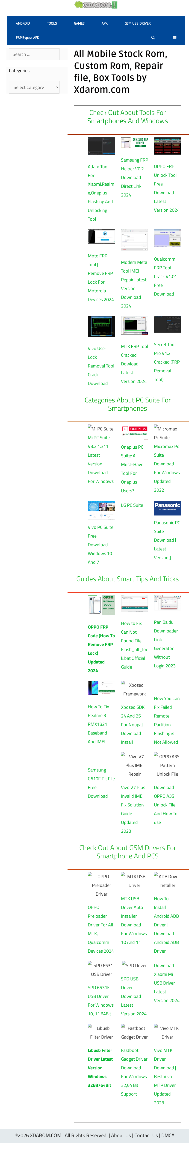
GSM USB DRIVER (138, 23)
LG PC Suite (132, 505)
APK (105, 23)
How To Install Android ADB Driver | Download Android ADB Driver (166, 924)
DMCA (167, 1135)
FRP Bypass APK (27, 37)
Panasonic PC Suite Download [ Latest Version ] (167, 540)
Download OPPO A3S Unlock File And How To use (165, 805)
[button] (174, 38)
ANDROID (23, 23)
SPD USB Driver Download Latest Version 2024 (134, 996)
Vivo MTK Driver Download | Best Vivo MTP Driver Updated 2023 (165, 1076)
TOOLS (52, 23)
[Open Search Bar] (153, 38)
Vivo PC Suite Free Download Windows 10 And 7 (100, 545)
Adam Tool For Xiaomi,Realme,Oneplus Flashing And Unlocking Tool (101, 192)
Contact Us (146, 1135)
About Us (121, 1135)
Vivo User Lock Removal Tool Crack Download (101, 366)
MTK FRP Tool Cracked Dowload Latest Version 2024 (134, 364)
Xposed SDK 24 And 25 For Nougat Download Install (133, 724)
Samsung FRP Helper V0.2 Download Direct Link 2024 (134, 177)
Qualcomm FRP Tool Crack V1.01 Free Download (165, 276)
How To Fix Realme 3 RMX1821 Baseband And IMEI (98, 724)
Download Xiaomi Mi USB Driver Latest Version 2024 (167, 983)
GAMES (79, 23)
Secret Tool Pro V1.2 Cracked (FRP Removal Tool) (167, 362)
